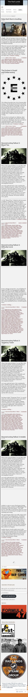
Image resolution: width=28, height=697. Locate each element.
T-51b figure (7, 63)
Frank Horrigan (16, 133)
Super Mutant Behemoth (13, 331)
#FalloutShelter (8, 225)
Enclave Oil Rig (13, 129)
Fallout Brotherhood (5, 322)
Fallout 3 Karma (8, 417)
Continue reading (14, 55)
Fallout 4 (10, 60)
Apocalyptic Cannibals (6, 543)
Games (20, 9)
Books (2, 11)
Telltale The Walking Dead (9, 553)
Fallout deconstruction (14, 232)
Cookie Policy (9, 687)
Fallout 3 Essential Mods (10, 315)
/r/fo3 (10, 542)
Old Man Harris (16, 552)
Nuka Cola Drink (12, 62)
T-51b (2, 63)
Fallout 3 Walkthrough (17, 230)
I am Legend (7, 236)
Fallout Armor (14, 321)
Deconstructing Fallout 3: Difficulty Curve (10, 246)
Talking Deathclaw (13, 332)
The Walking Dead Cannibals (12, 554)
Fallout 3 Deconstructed (16, 228)
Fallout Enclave (13, 132)
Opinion (14, 57)
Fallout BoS (20, 321)
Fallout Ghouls (14, 421)
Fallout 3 (6, 60)
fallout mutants (8, 422)
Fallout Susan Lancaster (10, 423)
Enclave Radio (4, 131)
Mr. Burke (7, 425)
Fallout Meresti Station (11, 233)
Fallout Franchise (5, 324)
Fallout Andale (20, 547)
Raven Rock (15, 134)
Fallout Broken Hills (18, 419)
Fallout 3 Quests (11, 229)
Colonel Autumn (18, 127)
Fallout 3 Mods (4, 229)
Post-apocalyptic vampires (10, 237)
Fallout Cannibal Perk (13, 548)
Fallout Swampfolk (8, 551)
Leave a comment (22, 223)
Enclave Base (11, 128)
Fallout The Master (9, 424)
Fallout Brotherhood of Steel (17, 322)
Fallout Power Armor (5, 133)
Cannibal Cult (12, 544)
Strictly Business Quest (6, 427)
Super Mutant (4, 331)
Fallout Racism (15, 422)
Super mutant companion (17, 427)
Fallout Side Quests (10, 550)
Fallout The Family (11, 235)
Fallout (7, 57)
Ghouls (2, 425)
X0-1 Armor (10, 333)
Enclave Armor (4, 128)
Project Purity (10, 134)
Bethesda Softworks (17, 59)
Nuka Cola (6, 62)
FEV (11, 133)
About (15, 11)
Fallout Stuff (12, 61)
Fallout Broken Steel (5, 132)
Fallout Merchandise (17, 60)
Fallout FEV (19, 132)
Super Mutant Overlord (6, 428)
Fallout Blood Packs (18, 231)
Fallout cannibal (4, 548)
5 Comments (24, 126)
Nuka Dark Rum (20, 62)
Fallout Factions (19, 323)
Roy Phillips (20, 426)
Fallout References (15, 325)
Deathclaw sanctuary (15, 311)
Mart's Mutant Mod (13, 329)
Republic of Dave (19, 330)
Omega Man (13, 236)
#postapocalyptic (9, 414)
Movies (15, 9)
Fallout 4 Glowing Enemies (17, 318)
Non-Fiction (9, 11)
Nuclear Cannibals (8, 552)
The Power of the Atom (10, 429)
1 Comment (24, 57)
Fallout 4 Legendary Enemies (7, 319)
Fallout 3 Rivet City (13, 546)
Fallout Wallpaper (14, 327)
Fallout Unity (15, 424)
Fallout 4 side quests (11, 547)
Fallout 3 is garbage (9, 316)
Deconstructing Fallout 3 (11, 222)
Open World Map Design (10, 330)
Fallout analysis (18, 131)
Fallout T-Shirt (18, 61)
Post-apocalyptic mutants (14, 425)
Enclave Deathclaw (5, 129)
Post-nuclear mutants (12, 426)
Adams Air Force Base (9, 127)
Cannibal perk (9, 545)
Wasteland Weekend (14, 63)
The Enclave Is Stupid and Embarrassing (9, 71)
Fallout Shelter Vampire (10, 234)
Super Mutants (15, 428)
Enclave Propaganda (17, 130)
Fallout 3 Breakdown (5, 228)
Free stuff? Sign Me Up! (9, 596)
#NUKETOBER (15, 225)
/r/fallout (7, 542)
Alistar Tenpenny (16, 414)
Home (2, 9)
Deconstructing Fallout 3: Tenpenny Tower (10, 341)
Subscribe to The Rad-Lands (8, 584)
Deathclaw (8, 311)
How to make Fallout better (12, 328)
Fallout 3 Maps (17, 316)
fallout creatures (4, 232)
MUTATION (8, 9)
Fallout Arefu (11, 231)
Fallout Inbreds (13, 549)
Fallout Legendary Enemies (14, 324)
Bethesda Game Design (16, 543)
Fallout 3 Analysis (9, 227)
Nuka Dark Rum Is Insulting (11, 19)
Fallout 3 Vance (9, 230)
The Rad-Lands (14, 2)
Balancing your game (9, 309)
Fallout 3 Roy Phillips (13, 418)
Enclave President (8, 130)
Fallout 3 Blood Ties (17, 227)
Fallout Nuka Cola (5, 61)
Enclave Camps (17, 128)
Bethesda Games (8, 59)
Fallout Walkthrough (5, 327)
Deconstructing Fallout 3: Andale (13, 437)
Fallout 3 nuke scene (17, 417)
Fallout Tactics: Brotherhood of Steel (13, 326)
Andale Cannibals (16, 542)
